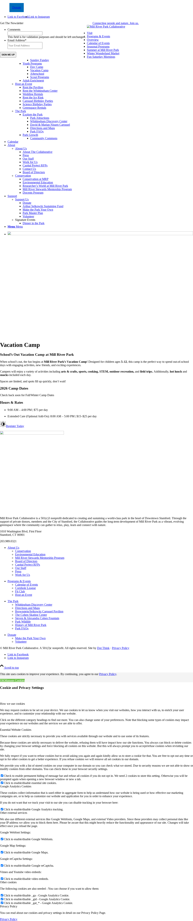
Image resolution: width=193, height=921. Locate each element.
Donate (16, 7)
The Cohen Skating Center (31, 614)
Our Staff (20, 568)
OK (2, 680)
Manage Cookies (15, 680)
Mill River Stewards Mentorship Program (39, 557)
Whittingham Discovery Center (33, 604)
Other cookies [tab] (8, 882)
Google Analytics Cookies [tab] (15, 786)
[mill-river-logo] (106, 26)
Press (18, 571)
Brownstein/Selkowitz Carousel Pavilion (39, 611)
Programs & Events (98, 36)
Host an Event (23, 83)
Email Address (17, 40)
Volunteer (21, 641)
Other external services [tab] (13, 812)
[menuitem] (100, 85)
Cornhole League (25, 588)
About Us (21, 148)
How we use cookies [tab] (12, 703)
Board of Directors (26, 561)
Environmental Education (30, 554)
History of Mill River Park (30, 625)
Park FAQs (21, 628)
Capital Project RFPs (27, 564)
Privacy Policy (120, 648)
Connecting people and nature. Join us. (116, 23)
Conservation (23, 175)
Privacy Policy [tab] (8, 906)
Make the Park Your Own (30, 638)
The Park (20, 111)
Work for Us (22, 574)
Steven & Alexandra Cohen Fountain (37, 618)
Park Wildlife (23, 621)
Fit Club (20, 591)
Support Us (22, 199)
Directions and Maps (27, 608)
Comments (14, 29)
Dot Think (103, 648)
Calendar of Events (26, 584)
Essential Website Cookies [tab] (15, 729)
